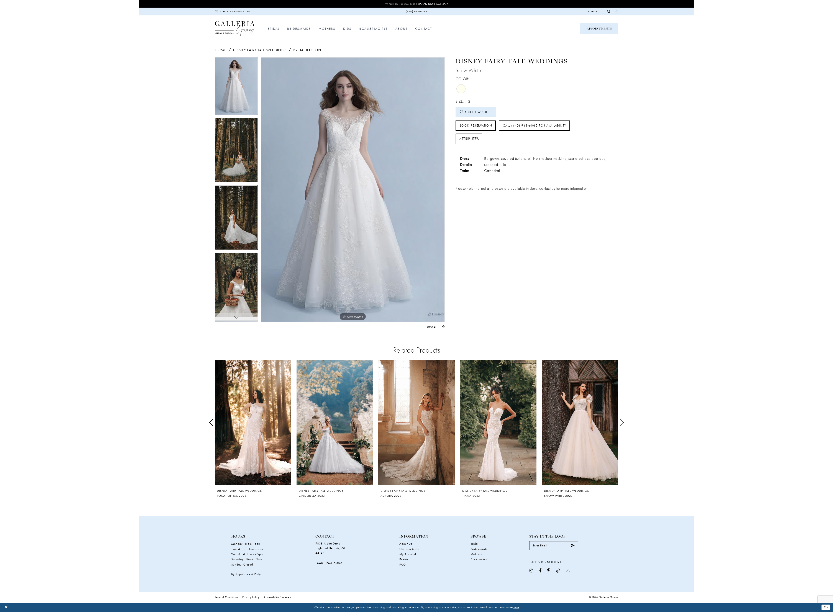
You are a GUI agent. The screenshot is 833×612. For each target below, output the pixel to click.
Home (220, 49)
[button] (593, 11)
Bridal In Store (307, 49)
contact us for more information (563, 188)
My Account (407, 554)
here (516, 607)
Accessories (479, 559)
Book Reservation (433, 3)
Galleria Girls (409, 549)
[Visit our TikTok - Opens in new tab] (558, 570)
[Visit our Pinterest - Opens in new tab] (549, 570)
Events (403, 559)
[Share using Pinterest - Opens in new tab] (443, 326)
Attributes (469, 138)
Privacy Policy (250, 597)
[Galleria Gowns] (235, 28)
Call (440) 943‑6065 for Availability (534, 125)
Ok (826, 607)
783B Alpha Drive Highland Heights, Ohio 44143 (332, 548)
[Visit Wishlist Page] (616, 11)
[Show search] (609, 11)
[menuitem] (233, 11)
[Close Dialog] (6, 607)
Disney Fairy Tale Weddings (260, 49)
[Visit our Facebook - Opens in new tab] (540, 570)
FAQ (402, 564)
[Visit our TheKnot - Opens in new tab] (568, 570)
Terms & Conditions (226, 597)
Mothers (476, 554)
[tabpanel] (236, 87)
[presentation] (253, 422)
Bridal (475, 544)
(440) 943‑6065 (329, 563)
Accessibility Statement (278, 597)
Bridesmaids (479, 549)
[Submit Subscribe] (573, 545)
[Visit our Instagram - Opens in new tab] (531, 570)
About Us (405, 544)
